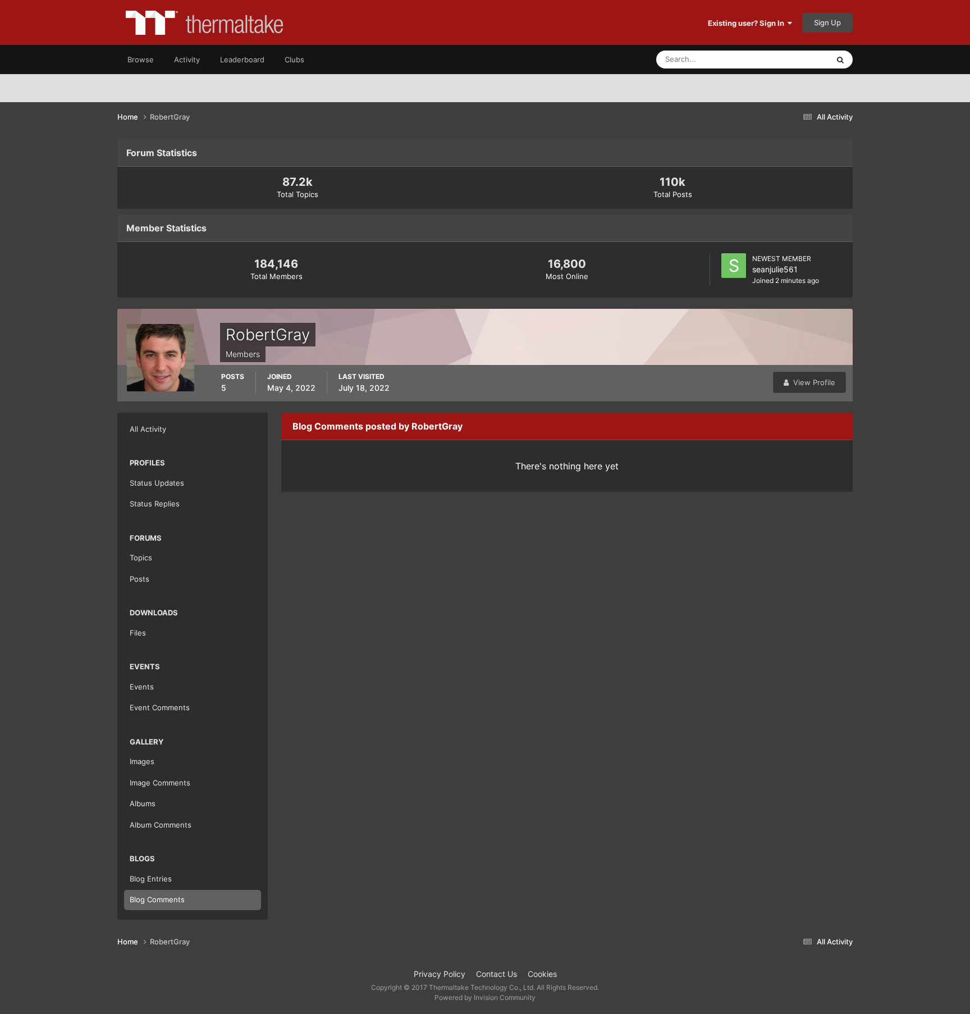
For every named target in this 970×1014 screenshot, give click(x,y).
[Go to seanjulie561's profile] (733, 265)
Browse (140, 59)
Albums (142, 803)
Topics (141, 557)
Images (142, 761)
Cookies (542, 974)
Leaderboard (242, 59)
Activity (187, 59)
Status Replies (155, 503)
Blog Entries (151, 878)
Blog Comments (157, 899)
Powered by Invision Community (485, 997)
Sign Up (827, 22)
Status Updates (789, 59)
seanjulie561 (775, 269)
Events (142, 686)
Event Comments (160, 707)
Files (138, 632)
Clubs (294, 59)
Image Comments (160, 782)
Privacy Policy (439, 974)
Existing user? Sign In (748, 23)
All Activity (148, 428)
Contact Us (496, 974)
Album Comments (160, 824)
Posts (139, 578)
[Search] (840, 59)
